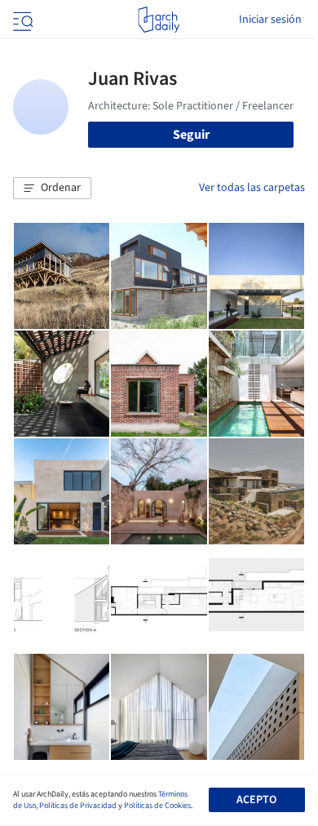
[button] (52, 188)
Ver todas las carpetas (252, 188)
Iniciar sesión (270, 19)
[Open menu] (21, 19)
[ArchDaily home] (158, 20)
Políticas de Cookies (157, 805)
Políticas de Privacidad (78, 805)
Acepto (256, 800)
